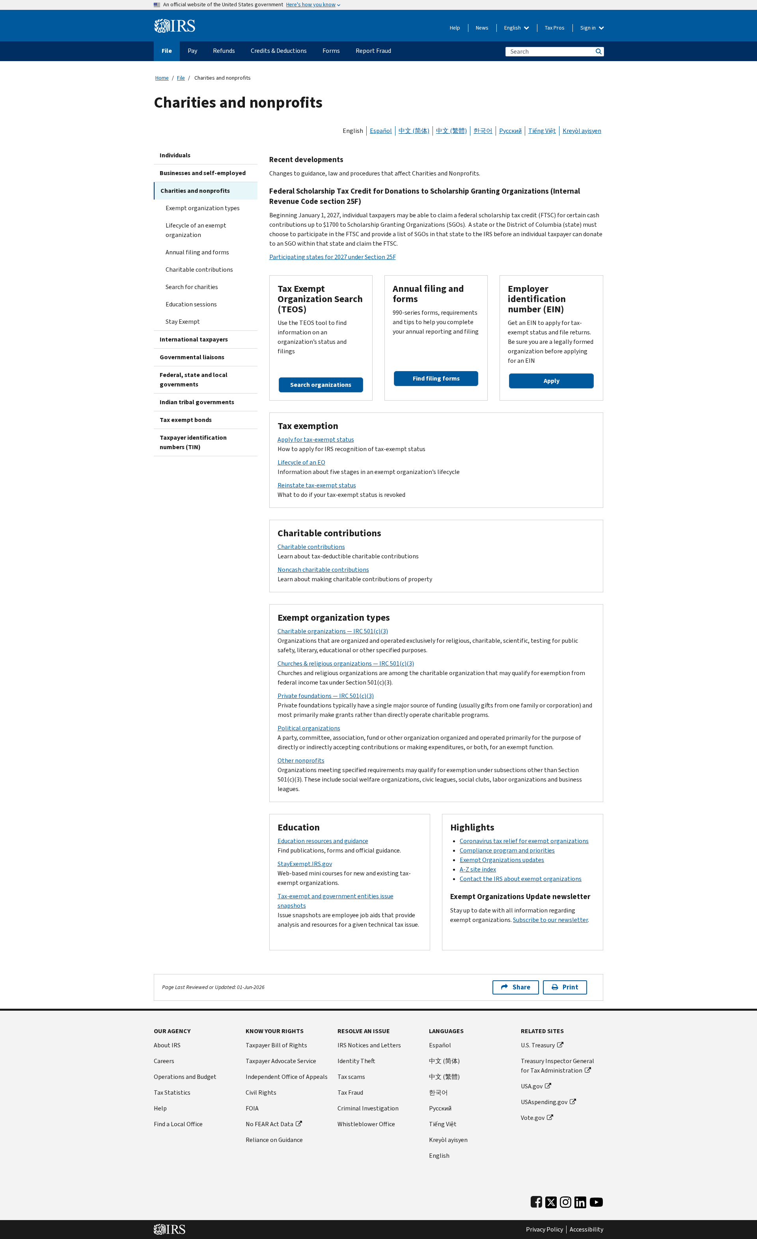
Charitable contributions (199, 269)
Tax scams (351, 1077)
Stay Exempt (183, 321)
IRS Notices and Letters (369, 1045)
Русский (510, 131)
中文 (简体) (414, 131)
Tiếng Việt (542, 131)
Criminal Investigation (368, 1108)
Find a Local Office (178, 1124)
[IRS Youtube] (596, 1200)
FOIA (252, 1108)
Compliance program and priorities (507, 850)
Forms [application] (331, 51)
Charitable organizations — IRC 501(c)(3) (333, 631)
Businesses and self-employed (203, 173)
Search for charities (192, 287)
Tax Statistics (172, 1092)
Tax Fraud (350, 1092)
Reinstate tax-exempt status (317, 485)
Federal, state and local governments (193, 379)
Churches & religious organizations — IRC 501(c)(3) (346, 663)
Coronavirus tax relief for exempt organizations (524, 841)
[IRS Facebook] (536, 1200)
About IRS (167, 1045)
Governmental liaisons (192, 357)
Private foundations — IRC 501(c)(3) (326, 696)
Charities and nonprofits (195, 191)
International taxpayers (194, 339)
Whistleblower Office (366, 1124)
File (181, 78)
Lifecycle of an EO (301, 462)
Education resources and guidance (323, 841)
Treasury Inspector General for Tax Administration (557, 1066)
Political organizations (309, 728)
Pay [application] (192, 51)
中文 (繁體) (451, 131)
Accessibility (586, 1229)
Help (455, 28)
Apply (551, 381)
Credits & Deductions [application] (279, 51)
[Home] (175, 22)
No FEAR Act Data (269, 1124)
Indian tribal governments (197, 402)
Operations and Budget (185, 1077)
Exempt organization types (203, 208)
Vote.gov (532, 1118)
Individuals (175, 155)
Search (598, 51)
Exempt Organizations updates (502, 860)
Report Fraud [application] (373, 51)
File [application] (167, 51)
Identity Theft (356, 1061)
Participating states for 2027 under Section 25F (332, 257)
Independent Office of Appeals (287, 1077)
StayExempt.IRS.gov (305, 864)
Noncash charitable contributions (323, 569)
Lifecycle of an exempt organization (196, 230)
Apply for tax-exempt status (316, 439)
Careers (164, 1061)
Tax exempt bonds (186, 420)
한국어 (483, 131)
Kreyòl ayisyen (582, 131)
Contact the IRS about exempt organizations (521, 879)
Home (162, 78)
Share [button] (521, 987)
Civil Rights (261, 1092)
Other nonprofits (301, 760)
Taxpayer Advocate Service (281, 1061)
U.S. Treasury (538, 1045)
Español (381, 131)
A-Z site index (478, 869)
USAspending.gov (544, 1102)
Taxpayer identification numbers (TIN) (193, 442)
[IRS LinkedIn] (580, 1200)
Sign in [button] (588, 28)
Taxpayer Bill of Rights (276, 1045)
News (482, 28)
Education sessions (191, 304)
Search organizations (320, 385)
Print (570, 987)
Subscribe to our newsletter (550, 920)
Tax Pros (555, 28)
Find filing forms (436, 378)
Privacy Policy (544, 1229)
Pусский (440, 1108)
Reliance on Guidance (274, 1140)
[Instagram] (565, 1200)
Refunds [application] (224, 51)
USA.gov (532, 1086)
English (513, 28)
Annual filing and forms (197, 252)
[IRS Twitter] (551, 1200)
